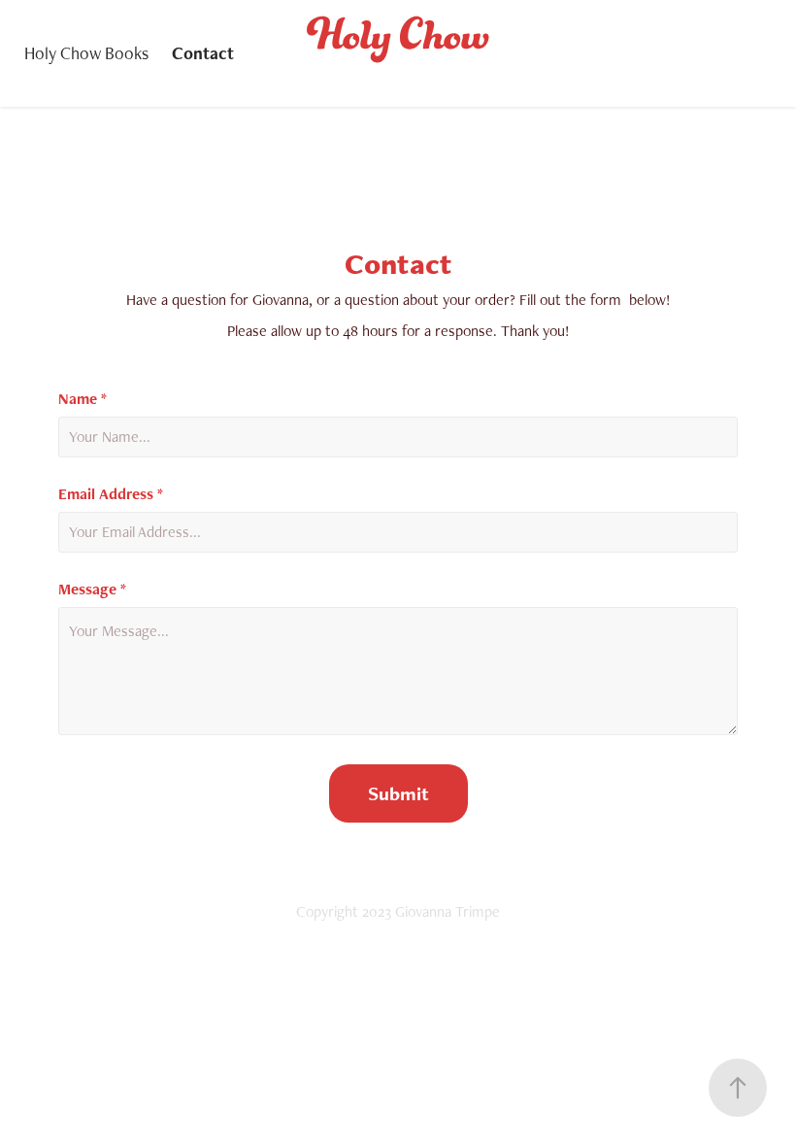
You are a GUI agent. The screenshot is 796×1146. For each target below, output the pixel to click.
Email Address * (110, 494)
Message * (92, 589)
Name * (82, 399)
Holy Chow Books (86, 53)
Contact (203, 53)
